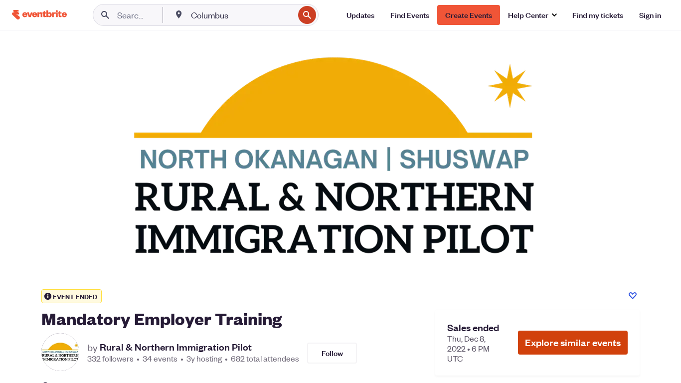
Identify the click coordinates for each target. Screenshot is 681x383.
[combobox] (241, 14)
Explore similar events (573, 342)
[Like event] (633, 296)
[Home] (39, 14)
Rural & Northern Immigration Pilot (176, 347)
